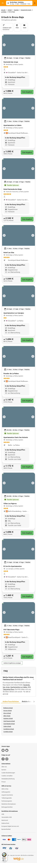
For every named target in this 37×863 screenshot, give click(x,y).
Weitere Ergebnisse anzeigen (12, 663)
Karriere (4, 769)
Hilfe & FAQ (5, 789)
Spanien (16, 10)
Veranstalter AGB (7, 817)
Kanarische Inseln (26, 10)
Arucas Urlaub (7, 710)
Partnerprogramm (7, 801)
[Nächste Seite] (33, 701)
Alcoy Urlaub (7, 713)
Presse (4, 782)
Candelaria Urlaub (8, 729)
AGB (3, 814)
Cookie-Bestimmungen (8, 772)
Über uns (4, 766)
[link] (18, 65)
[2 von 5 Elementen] (32, 44)
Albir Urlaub (6, 716)
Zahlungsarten (6, 792)
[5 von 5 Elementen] (4, 44)
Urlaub (10, 10)
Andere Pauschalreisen (11, 701)
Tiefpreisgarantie (7, 798)
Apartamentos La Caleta (18, 687)
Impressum (5, 820)
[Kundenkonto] (34, 3)
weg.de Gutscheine (7, 795)
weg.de (3, 10)
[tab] (10, 701)
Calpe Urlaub (7, 726)
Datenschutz (5, 823)
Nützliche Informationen (9, 804)
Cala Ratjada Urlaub (9, 723)
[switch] (4, 860)
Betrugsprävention (7, 807)
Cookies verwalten (7, 776)
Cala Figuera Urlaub (9, 721)
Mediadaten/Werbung (8, 779)
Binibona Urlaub (8, 708)
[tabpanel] (18, 720)
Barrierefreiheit (6, 829)
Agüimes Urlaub (8, 718)
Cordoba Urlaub (8, 731)
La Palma (3, 12)
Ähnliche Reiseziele (28, 701)
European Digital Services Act (10, 826)
